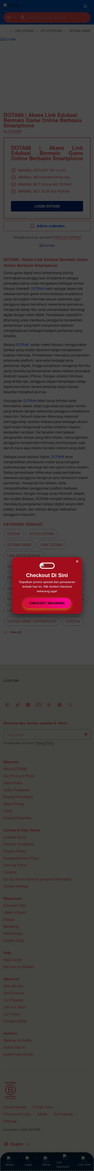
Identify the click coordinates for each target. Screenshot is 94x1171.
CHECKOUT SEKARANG (47, 603)
